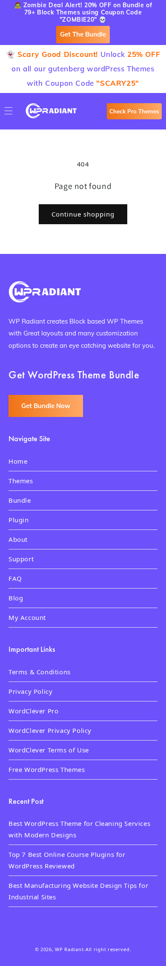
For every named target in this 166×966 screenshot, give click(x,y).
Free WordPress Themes (47, 769)
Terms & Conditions (40, 671)
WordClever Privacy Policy (50, 730)
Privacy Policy (30, 691)
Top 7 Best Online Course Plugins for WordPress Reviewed (67, 860)
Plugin (19, 519)
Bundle (20, 500)
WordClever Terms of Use (49, 750)
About (18, 539)
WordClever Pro (33, 711)
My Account (27, 617)
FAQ (15, 578)
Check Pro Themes (134, 111)
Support (21, 559)
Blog (16, 598)
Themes (21, 480)
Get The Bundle (83, 34)
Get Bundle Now (45, 406)
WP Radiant (69, 949)
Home (18, 461)
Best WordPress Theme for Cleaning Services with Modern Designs (79, 829)
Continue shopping (83, 214)
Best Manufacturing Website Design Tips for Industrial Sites (78, 891)
